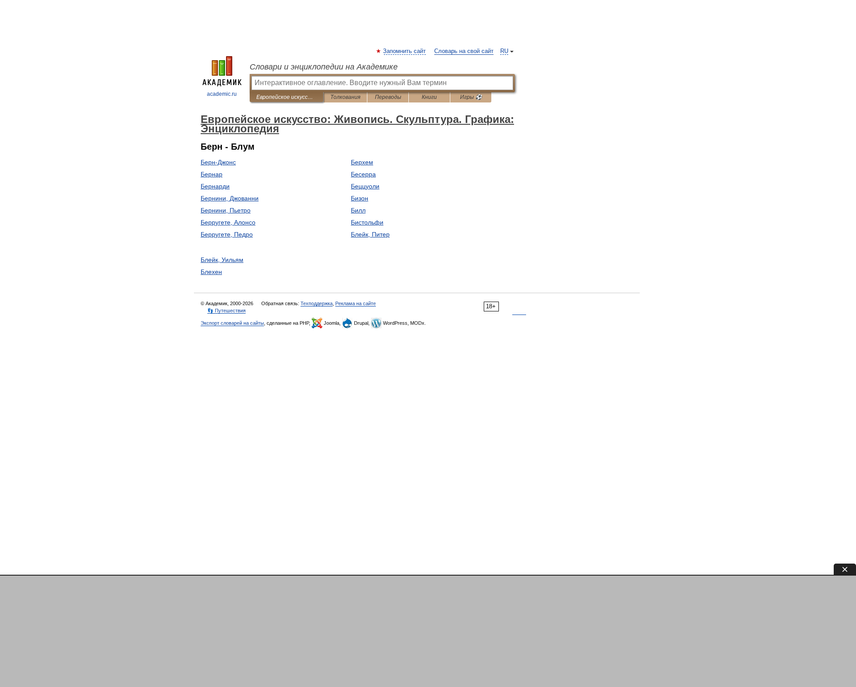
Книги (429, 97)
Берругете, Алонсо (228, 222)
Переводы (388, 97)
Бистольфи (367, 222)
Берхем (362, 162)
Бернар (211, 174)
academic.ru (222, 94)
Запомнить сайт (405, 51)
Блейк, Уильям (222, 259)
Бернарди (215, 186)
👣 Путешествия (226, 310)
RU (504, 51)
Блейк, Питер (370, 234)
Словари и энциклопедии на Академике (324, 66)
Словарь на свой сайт (464, 51)
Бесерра (363, 174)
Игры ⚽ (471, 97)
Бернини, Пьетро (226, 210)
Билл (358, 210)
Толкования (345, 97)
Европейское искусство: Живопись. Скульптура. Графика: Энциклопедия (286, 97)
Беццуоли (365, 186)
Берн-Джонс (218, 162)
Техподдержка (316, 303)
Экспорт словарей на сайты (232, 323)
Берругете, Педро (227, 234)
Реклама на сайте (355, 303)
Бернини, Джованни (230, 198)
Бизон (359, 198)
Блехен (211, 271)
